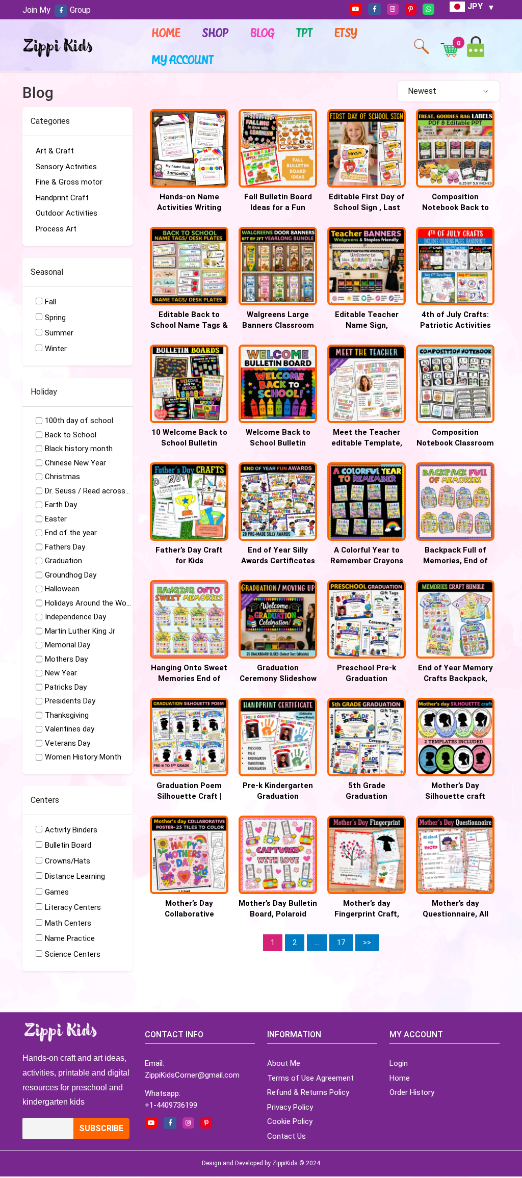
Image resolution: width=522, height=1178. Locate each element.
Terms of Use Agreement (310, 1078)
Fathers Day (65, 547)
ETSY (346, 32)
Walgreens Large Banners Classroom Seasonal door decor (278, 325)
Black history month (79, 448)
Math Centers (68, 923)
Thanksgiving (67, 715)
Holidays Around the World (88, 603)
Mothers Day (66, 659)
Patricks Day (66, 687)
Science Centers (72, 954)
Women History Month (83, 757)
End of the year (71, 532)
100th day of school (79, 420)
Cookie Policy (289, 1121)
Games (57, 892)
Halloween (62, 588)
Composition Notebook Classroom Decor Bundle (455, 443)
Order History (411, 1092)
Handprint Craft (62, 197)
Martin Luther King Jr (80, 631)
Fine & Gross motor (69, 182)
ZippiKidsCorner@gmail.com (192, 1075)
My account (183, 59)
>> (367, 942)
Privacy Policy (290, 1107)
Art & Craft (55, 150)
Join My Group (56, 10)
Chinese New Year (75, 462)
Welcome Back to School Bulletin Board (278, 443)
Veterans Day (67, 743)
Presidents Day (70, 700)
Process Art (56, 228)
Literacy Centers (73, 907)
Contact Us (286, 1136)
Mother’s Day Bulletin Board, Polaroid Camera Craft (278, 914)
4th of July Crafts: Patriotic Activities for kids (455, 325)
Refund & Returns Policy (308, 1092)
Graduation (63, 560)
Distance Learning (75, 876)
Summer (59, 332)
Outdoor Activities (66, 213)
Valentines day (69, 729)
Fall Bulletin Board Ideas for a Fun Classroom (278, 207)
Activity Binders (71, 829)
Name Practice (70, 938)
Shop (215, 32)
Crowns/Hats (67, 861)
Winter (56, 348)
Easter (56, 518)
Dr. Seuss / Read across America (88, 490)
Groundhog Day (70, 575)
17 (341, 942)
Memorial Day (67, 644)
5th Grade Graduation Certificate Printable (366, 796)
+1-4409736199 (171, 1105)
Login (398, 1063)
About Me (283, 1063)
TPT (305, 32)
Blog (263, 32)
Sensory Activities (66, 166)
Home (166, 32)
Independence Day (75, 616)
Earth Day (61, 504)
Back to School (70, 434)
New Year (61, 672)
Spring (55, 317)
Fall (50, 301)
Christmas (62, 476)
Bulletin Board (68, 845)
